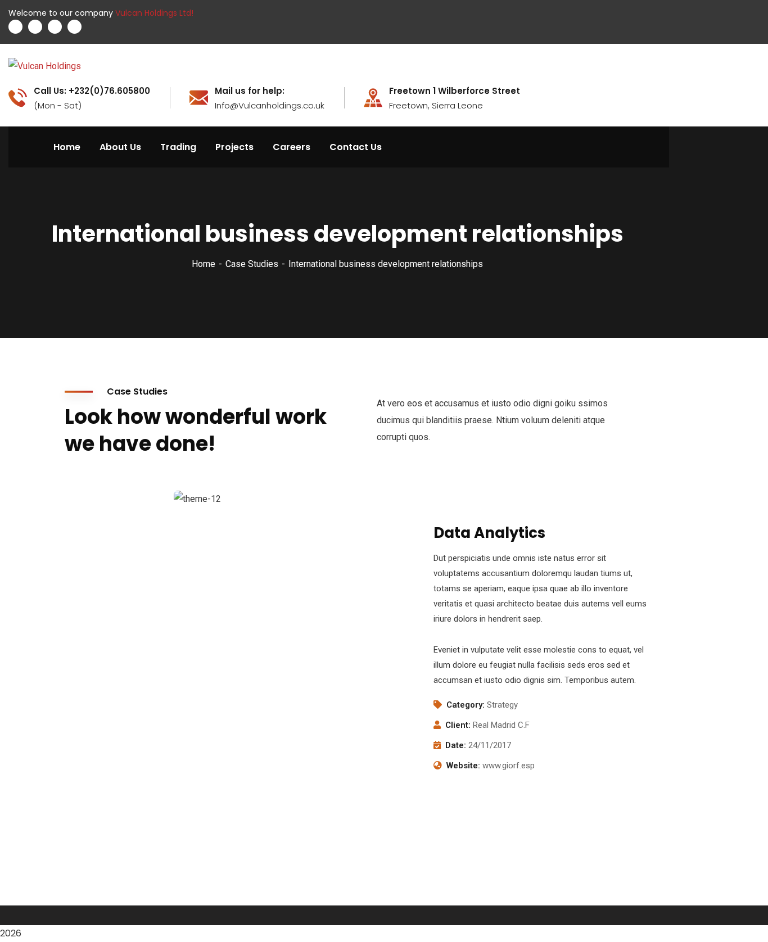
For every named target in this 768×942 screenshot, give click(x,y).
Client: (458, 725)
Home (203, 264)
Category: (465, 705)
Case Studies (251, 264)
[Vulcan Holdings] (44, 66)
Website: (463, 765)
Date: (455, 745)
